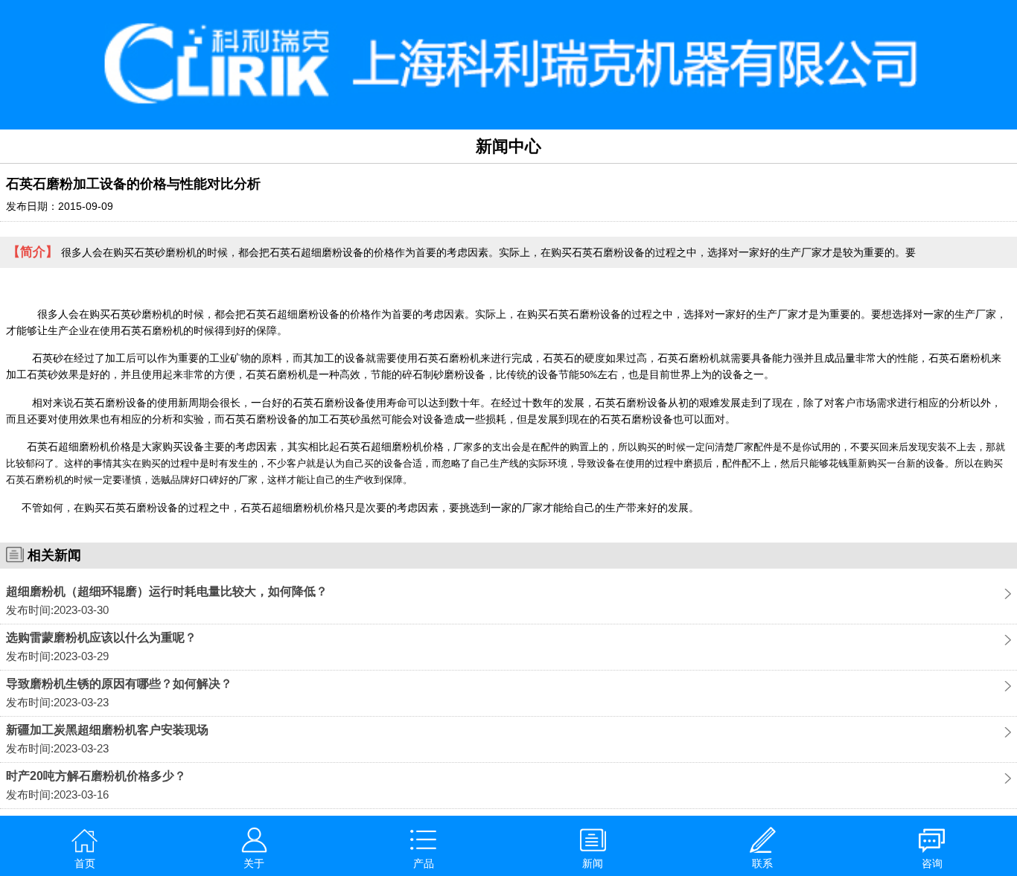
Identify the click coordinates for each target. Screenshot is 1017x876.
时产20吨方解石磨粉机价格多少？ (96, 776)
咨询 (932, 863)
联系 (762, 863)
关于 (253, 863)
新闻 (592, 863)
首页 (84, 863)
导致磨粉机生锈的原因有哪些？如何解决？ (119, 683)
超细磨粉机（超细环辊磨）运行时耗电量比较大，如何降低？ (167, 591)
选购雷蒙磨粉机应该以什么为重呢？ (101, 637)
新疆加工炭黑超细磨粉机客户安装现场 (107, 729)
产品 (423, 863)
